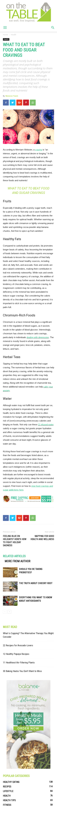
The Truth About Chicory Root (35, 583)
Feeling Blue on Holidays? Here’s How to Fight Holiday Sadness (14, 541)
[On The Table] (28, 12)
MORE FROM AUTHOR (17, 561)
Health (13, 34)
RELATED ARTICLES (14, 556)
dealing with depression (38, 337)
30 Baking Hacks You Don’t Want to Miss (22, 671)
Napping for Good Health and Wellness (42, 538)
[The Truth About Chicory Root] (10, 587)
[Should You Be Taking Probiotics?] (10, 572)
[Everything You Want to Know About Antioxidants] (10, 601)
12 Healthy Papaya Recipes (16, 653)
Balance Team (12, 96)
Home (5, 34)
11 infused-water (46, 424)
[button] (53, 28)
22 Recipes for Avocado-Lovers (18, 645)
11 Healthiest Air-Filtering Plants (19, 662)
